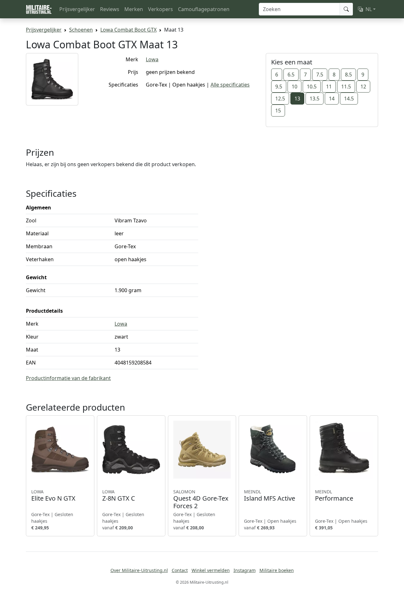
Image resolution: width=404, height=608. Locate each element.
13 (297, 98)
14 (332, 98)
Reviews (109, 9)
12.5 (280, 98)
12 (363, 86)
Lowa (152, 59)
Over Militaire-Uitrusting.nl (139, 570)
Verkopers (160, 9)
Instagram (245, 570)
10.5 (312, 86)
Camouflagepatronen (203, 9)
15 (278, 110)
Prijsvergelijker (77, 9)
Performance (334, 496)
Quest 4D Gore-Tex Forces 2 (201, 499)
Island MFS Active (269, 496)
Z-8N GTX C (118, 496)
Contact (180, 570)
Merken (133, 9)
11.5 (346, 86)
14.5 (349, 98)
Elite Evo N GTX (53, 496)
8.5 (348, 74)
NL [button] (368, 9)
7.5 (319, 74)
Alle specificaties (230, 84)
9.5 (278, 86)
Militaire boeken (276, 570)
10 (294, 86)
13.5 (314, 98)
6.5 (291, 74)
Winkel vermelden (211, 570)
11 (329, 86)
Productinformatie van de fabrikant (68, 378)
